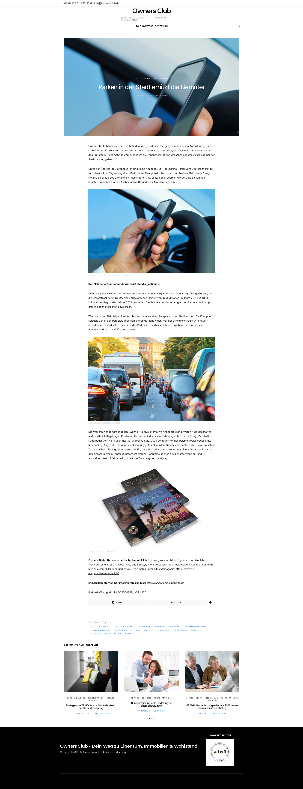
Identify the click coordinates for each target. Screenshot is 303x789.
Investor (136, 630)
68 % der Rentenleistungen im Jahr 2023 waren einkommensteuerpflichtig (212, 707)
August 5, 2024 (219, 713)
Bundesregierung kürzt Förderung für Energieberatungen (151, 704)
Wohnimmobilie (113, 634)
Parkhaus (96, 634)
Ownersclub (181, 630)
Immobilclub (143, 626)
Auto (93, 626)
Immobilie (159, 626)
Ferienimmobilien (124, 626)
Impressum (91, 752)
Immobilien (174, 626)
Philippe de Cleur (80, 713)
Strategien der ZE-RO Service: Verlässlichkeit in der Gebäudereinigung (91, 707)
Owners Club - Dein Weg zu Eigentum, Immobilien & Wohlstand (128, 746)
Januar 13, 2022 (143, 95)
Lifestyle (149, 630)
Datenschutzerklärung (113, 752)
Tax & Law (233, 698)
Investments (121, 630)
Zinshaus (130, 634)
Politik (157, 698)
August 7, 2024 (159, 711)
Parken (195, 630)
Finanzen (135, 698)
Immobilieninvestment (195, 626)
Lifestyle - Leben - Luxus (145, 79)
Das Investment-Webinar (152, 26)
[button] (150, 718)
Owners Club (151, 11)
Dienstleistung (95, 698)
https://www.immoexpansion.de (165, 582)
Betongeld (105, 626)
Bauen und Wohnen (76, 698)
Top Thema (164, 79)
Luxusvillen (164, 630)
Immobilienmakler (101, 630)
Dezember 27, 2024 (101, 713)
